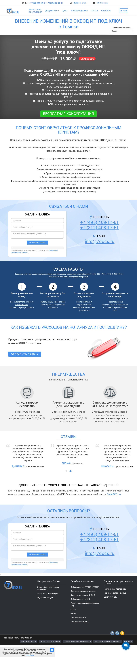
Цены (65, 10)
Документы (51, 10)
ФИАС (73, 621)
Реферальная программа (115, 604)
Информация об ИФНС (80, 610)
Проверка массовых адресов (83, 602)
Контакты (106, 10)
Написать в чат (80, 3)
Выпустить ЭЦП (111, 608)
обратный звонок (55, 274)
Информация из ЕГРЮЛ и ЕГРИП (85, 598)
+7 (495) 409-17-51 (37, 3)
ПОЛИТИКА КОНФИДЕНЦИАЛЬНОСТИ (77, 653)
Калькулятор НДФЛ (79, 633)
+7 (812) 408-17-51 (55, 3)
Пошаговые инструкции (47, 605)
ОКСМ (73, 625)
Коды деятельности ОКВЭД (83, 606)
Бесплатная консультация (68, 113)
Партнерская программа (115, 600)
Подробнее (30, 655)
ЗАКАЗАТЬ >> (114, 505)
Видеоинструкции (45, 609)
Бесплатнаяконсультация (35, 10)
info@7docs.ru (102, 3)
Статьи (94, 10)
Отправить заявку (24, 354)
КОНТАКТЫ (128, 653)
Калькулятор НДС (78, 629)
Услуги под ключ (79, 10)
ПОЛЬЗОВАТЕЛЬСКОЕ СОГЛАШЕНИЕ (107, 653)
